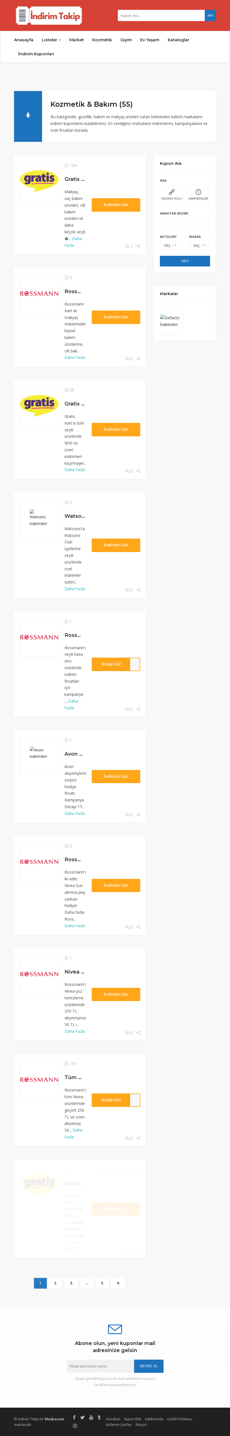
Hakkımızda (154, 1419)
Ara (210, 15)
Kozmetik (102, 39)
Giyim (126, 39)
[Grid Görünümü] (196, 103)
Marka (195, 236)
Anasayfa (23, 39)
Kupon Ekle (132, 1419)
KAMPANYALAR (198, 198)
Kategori (168, 236)
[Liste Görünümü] (205, 103)
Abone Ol (149, 1366)
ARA (185, 261)
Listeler (50, 39)
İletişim (141, 1424)
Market (76, 39)
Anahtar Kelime (174, 213)
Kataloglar (178, 39)
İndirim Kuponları (36, 53)
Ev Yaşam (149, 39)
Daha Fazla (75, 357)
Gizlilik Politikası (179, 1419)
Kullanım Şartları (119, 1424)
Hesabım (113, 1419)
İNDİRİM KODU (171, 198)
